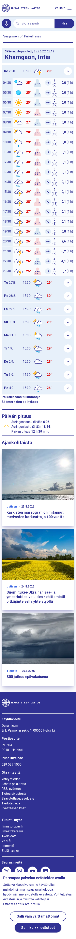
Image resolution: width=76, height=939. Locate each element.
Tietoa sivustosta (14, 794)
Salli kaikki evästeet (38, 927)
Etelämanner (10, 851)
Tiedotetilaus (11, 803)
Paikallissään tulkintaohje (21, 397)
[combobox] (36, 23)
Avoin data (9, 836)
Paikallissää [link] (32, 36)
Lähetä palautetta (14, 784)
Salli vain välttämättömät (38, 916)
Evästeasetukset (14, 808)
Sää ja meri (11, 36)
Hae (64, 23)
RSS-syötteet (11, 789)
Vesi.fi (6, 841)
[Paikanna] (6, 23)
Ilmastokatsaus (13, 831)
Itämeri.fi (8, 846)
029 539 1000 (11, 764)
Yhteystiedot (11, 779)
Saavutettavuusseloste (18, 798)
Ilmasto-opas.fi (12, 826)
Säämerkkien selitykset (20, 402)
